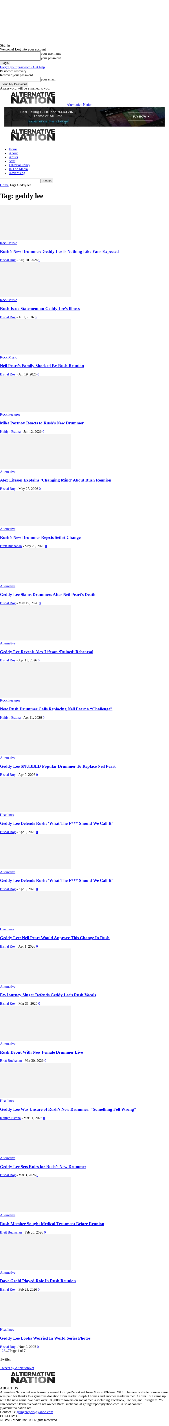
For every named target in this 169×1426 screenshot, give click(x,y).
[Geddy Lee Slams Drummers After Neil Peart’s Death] (35, 582)
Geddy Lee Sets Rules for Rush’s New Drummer (43, 1166)
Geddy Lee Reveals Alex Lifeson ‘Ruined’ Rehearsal (46, 652)
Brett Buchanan (11, 546)
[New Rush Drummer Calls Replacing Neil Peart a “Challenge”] (35, 696)
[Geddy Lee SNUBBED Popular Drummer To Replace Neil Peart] (35, 754)
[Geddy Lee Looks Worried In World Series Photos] (35, 1325)
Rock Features (10, 414)
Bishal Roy (8, 260)
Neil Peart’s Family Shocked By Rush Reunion (42, 365)
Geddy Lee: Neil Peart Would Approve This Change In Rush (55, 937)
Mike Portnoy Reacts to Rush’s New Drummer (42, 423)
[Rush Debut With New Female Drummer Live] (35, 1040)
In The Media (18, 169)
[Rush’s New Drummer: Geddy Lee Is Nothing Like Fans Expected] (35, 239)
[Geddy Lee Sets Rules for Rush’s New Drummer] (35, 1154)
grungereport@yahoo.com (35, 1412)
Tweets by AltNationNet (17, 1368)
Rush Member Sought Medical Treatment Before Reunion (52, 1223)
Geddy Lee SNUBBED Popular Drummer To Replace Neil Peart (58, 766)
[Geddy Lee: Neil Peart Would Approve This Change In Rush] (35, 925)
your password (51, 58)
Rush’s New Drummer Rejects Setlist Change (40, 537)
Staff (12, 161)
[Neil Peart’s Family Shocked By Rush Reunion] (35, 353)
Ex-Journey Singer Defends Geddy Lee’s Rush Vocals (48, 995)
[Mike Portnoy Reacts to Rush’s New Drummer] (35, 410)
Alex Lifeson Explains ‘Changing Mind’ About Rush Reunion (55, 480)
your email (48, 79)
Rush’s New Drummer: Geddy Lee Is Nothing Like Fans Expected (59, 251)
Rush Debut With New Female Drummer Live (41, 1052)
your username (51, 53)
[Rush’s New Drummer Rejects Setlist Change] (35, 525)
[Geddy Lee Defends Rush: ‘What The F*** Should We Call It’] (35, 811)
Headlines (7, 815)
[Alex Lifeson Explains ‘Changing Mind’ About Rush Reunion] (35, 468)
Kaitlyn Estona (10, 431)
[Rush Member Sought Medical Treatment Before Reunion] (35, 1211)
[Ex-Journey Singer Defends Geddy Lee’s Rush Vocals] (35, 982)
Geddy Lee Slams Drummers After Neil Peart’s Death (48, 594)
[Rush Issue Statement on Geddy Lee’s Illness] (35, 296)
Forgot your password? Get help (22, 67)
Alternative (7, 472)
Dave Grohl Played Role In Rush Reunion (38, 1281)
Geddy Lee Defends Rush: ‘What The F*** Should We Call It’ (56, 823)
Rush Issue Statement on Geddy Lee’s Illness (40, 308)
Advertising (17, 173)
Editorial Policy (19, 165)
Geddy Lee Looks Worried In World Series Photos (45, 1338)
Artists (13, 157)
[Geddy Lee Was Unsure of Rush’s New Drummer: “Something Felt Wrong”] (35, 1097)
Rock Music (8, 243)
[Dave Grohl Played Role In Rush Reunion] (35, 1268)
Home (13, 149)
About (13, 153)
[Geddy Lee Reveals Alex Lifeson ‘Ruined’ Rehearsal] (35, 639)
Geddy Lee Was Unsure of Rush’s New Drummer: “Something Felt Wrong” (68, 1109)
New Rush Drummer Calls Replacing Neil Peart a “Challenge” (56, 709)
